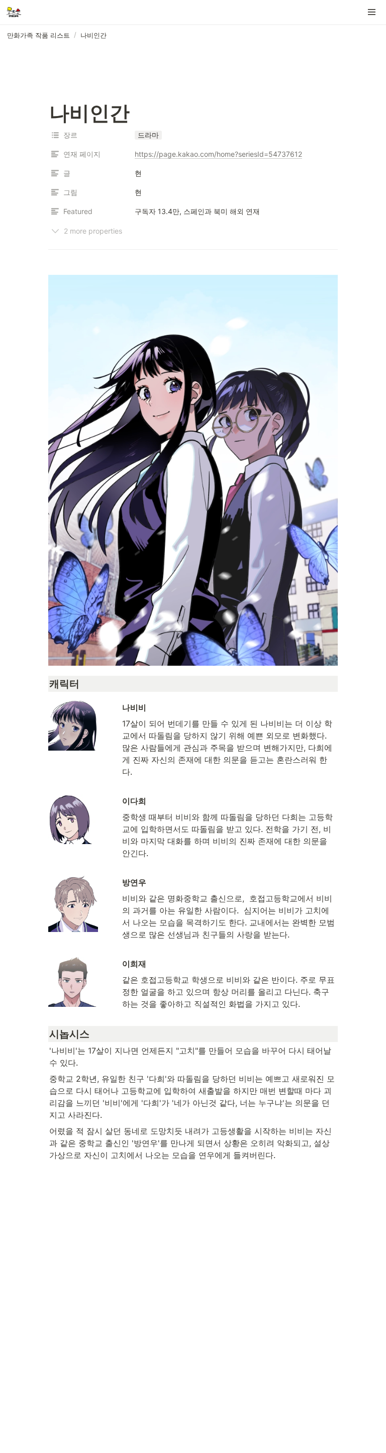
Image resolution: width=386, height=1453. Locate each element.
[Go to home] (13, 12)
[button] (372, 12)
